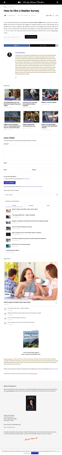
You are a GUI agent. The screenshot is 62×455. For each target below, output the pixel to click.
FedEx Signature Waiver (12, 250)
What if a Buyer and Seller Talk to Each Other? (25, 209)
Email (5, 169)
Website (34, 169)
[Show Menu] (4, 2)
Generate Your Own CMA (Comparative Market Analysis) (30, 104)
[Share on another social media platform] (57, 45)
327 (49, 104)
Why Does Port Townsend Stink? (21, 244)
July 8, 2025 (6, 107)
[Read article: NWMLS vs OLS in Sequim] (50, 94)
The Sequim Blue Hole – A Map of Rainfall (23, 215)
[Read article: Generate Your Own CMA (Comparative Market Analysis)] (31, 94)
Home (5, 6)
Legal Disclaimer (54, 368)
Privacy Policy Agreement (10, 176)
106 (51, 129)
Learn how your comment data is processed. (32, 186)
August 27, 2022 (45, 129)
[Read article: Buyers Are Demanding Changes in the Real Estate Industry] (50, 116)
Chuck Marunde (11, 15)
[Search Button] (57, 2)
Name (6, 163)
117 (11, 129)
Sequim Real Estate (11, 6)
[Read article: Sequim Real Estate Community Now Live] (31, 116)
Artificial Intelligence (10, 99)
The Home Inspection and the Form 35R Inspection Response (29, 238)
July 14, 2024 (44, 104)
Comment (6, 144)
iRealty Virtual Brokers (33, 2)
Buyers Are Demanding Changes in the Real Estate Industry (49, 126)
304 (31, 107)
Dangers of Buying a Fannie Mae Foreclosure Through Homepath (30, 221)
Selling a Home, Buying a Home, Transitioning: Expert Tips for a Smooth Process (12, 126)
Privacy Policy (26, 178)
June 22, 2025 (26, 107)
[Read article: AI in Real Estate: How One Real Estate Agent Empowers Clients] (12, 94)
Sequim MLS (45, 99)
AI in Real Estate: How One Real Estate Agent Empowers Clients (12, 104)
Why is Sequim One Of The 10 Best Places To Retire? (26, 232)
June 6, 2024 (20, 15)
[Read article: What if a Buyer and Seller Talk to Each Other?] (31, 281)
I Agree (35, 453)
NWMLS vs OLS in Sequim (49, 102)
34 (10, 107)
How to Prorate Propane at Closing (22, 226)
